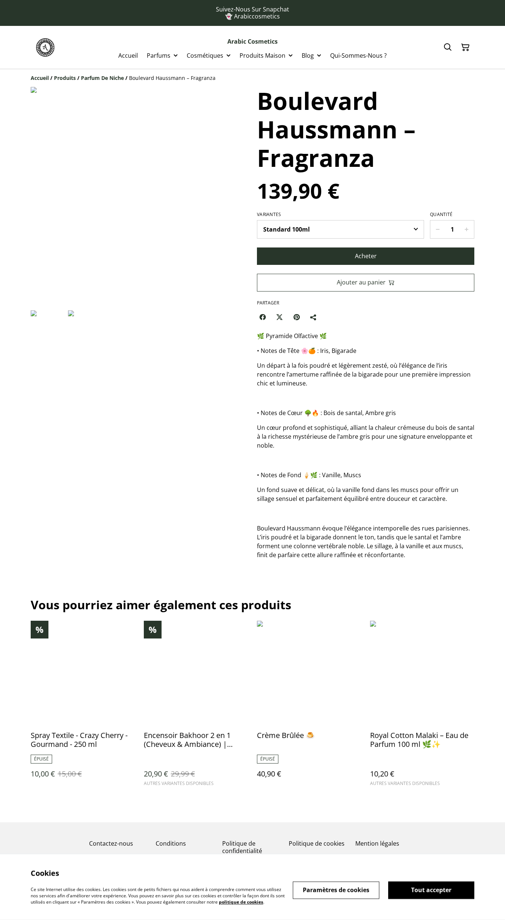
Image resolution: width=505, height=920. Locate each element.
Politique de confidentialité (242, 847)
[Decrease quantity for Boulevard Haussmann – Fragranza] (437, 229)
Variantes (269, 214)
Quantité (441, 214)
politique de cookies (241, 902)
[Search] (448, 47)
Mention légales (377, 843)
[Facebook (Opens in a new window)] (262, 317)
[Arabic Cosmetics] (45, 47)
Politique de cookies (317, 843)
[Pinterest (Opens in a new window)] (296, 317)
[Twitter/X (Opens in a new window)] (279, 317)
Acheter (366, 256)
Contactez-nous (111, 843)
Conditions (171, 843)
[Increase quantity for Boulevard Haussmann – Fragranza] (466, 229)
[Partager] (313, 317)
